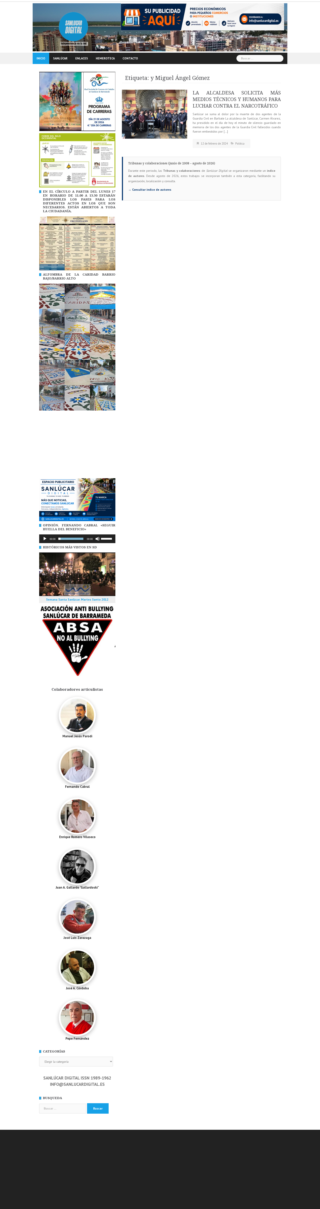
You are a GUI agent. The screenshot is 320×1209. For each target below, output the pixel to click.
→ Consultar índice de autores (149, 190)
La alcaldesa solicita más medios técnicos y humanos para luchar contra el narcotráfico (237, 99)
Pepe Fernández (77, 1038)
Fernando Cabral (77, 787)
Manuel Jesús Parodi (77, 736)
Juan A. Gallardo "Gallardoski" (77, 887)
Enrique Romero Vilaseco (77, 837)
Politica (239, 143)
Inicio (41, 58)
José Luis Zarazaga (77, 938)
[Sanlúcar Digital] (73, 27)
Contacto (130, 58)
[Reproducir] (45, 539)
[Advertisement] (77, 445)
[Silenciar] (97, 539)
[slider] (107, 538)
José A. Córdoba (77, 988)
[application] (77, 538)
